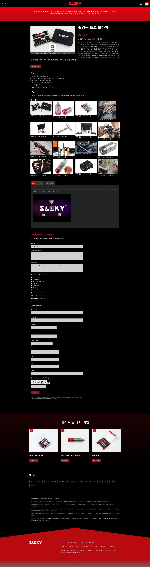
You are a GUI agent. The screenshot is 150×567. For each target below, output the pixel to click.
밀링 (105, 481)
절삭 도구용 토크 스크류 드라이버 (75, 481)
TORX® (95, 518)
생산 (96, 546)
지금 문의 (36, 66)
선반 (100, 481)
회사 (71, 546)
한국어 (4, 3)
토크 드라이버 (48, 518)
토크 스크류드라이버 (36, 481)
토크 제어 (88, 481)
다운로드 (103, 546)
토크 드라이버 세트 (56, 518)
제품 (77, 546)
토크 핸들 (61, 481)
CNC (95, 481)
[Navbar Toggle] (147, 4)
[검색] (141, 4)
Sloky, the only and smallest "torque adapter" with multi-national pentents (88, 550)
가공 (115, 481)
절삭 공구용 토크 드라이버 (72, 518)
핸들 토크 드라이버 (88, 518)
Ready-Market (76, 552)
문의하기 (37, 520)
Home (75, 17)
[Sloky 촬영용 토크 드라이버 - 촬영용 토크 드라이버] (63, 108)
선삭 (110, 481)
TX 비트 (99, 518)
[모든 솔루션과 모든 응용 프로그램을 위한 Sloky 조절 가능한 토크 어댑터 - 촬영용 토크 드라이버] (41, 108)
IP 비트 (109, 518)
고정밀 (32, 485)
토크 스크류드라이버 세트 (50, 481)
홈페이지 (64, 546)
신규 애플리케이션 (86, 546)
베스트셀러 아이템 (75, 422)
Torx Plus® (104, 518)
